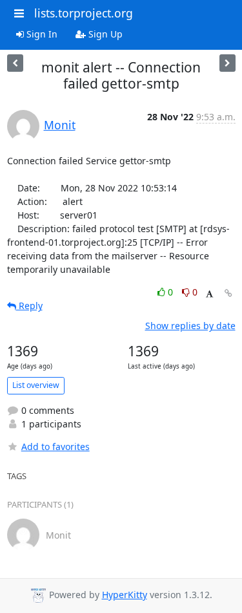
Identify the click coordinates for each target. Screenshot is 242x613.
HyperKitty (124, 594)
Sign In (40, 34)
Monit (60, 125)
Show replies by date (190, 325)
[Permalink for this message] (228, 293)
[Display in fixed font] (209, 294)
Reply (29, 305)
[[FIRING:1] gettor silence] (227, 63)
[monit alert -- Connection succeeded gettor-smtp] (15, 63)
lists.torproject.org (83, 13)
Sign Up (104, 34)
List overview (35, 385)
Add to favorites (55, 446)
